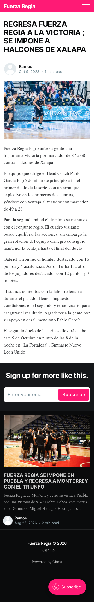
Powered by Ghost (47, 562)
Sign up (48, 550)
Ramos (25, 66)
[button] (86, 6)
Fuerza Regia (19, 6)
